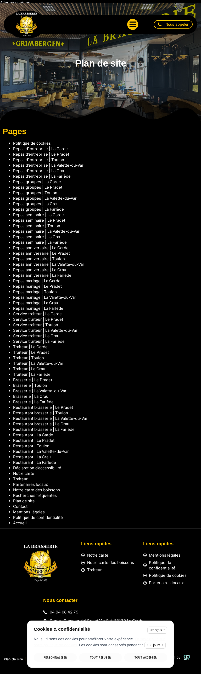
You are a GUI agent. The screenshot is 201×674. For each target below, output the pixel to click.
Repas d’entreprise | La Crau (39, 170)
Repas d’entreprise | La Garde (40, 148)
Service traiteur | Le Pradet (38, 319)
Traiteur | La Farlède (32, 374)
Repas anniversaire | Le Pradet (41, 253)
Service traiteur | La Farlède (39, 341)
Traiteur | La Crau (29, 368)
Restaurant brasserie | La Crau (41, 423)
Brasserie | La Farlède (33, 401)
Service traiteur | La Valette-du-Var (45, 330)
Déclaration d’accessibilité (37, 467)
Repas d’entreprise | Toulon (38, 159)
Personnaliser (55, 657)
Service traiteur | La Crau (36, 335)
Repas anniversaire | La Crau (39, 269)
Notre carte (23, 473)
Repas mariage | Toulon (35, 291)
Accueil (20, 522)
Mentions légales (29, 511)
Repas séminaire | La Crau (37, 236)
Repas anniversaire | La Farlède (42, 275)
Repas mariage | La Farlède (38, 308)
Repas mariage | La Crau (35, 302)
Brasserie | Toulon (30, 385)
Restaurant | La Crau (32, 456)
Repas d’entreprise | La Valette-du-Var (48, 165)
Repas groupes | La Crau (36, 203)
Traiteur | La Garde (30, 346)
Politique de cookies (32, 143)
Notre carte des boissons (36, 489)
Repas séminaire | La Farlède (40, 242)
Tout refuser (100, 657)
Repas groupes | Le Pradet (37, 187)
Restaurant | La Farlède (34, 462)
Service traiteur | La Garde (37, 313)
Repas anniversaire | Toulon (39, 258)
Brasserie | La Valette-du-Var (39, 390)
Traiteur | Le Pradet (31, 352)
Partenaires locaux (30, 484)
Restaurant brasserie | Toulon (40, 412)
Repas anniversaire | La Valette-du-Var (48, 264)
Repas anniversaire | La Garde (41, 247)
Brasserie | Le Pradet (32, 379)
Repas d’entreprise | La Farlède (42, 176)
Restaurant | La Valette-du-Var (41, 451)
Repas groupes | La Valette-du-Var (45, 198)
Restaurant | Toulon (31, 445)
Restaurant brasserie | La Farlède (44, 429)
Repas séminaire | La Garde (38, 214)
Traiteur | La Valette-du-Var (38, 363)
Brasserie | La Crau (30, 396)
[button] (132, 24)
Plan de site (24, 500)
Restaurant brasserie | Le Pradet (43, 407)
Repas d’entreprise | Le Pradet (41, 154)
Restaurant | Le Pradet (33, 440)
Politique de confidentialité (38, 517)
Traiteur (20, 478)
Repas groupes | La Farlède (38, 209)
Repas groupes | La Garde (37, 181)
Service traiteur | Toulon (35, 324)
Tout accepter (146, 657)
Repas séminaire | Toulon (36, 225)
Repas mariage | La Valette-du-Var (44, 297)
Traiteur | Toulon (28, 357)
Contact (20, 506)
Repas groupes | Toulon (35, 192)
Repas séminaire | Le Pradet (39, 220)
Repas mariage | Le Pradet (37, 286)
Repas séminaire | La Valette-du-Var (46, 231)
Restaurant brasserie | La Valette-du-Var (50, 418)
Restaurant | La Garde (33, 434)
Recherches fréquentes (35, 495)
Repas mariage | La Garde (36, 280)
